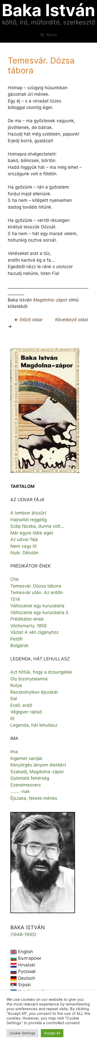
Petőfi (16, 639)
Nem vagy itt (23, 546)
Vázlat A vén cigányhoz (34, 632)
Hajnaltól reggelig (28, 519)
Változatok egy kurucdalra (37, 605)
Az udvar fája (24, 539)
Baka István (48, 10)
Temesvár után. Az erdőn (36, 592)
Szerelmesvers (25, 785)
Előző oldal (30, 319)
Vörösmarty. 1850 (28, 625)
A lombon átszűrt (28, 512)
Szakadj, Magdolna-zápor (37, 771)
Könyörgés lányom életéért (38, 764)
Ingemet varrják (26, 758)
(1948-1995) (23, 934)
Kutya (16, 685)
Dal (13, 698)
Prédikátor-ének (27, 619)
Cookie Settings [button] (22, 1033)
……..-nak (20, 791)
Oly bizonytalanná (29, 678)
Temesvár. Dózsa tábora (35, 586)
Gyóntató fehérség (29, 778)
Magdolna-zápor (50, 299)
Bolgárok (19, 645)
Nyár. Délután (24, 552)
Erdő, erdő (21, 705)
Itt (12, 718)
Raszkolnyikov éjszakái (34, 692)
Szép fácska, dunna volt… (37, 526)
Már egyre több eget (31, 533)
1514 (15, 599)
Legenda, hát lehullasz (33, 725)
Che (14, 579)
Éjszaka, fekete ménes (33, 798)
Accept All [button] (52, 1033)
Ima (14, 751)
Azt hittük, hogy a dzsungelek (41, 672)
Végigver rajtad (26, 711)
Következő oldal (71, 319)
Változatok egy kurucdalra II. (39, 612)
